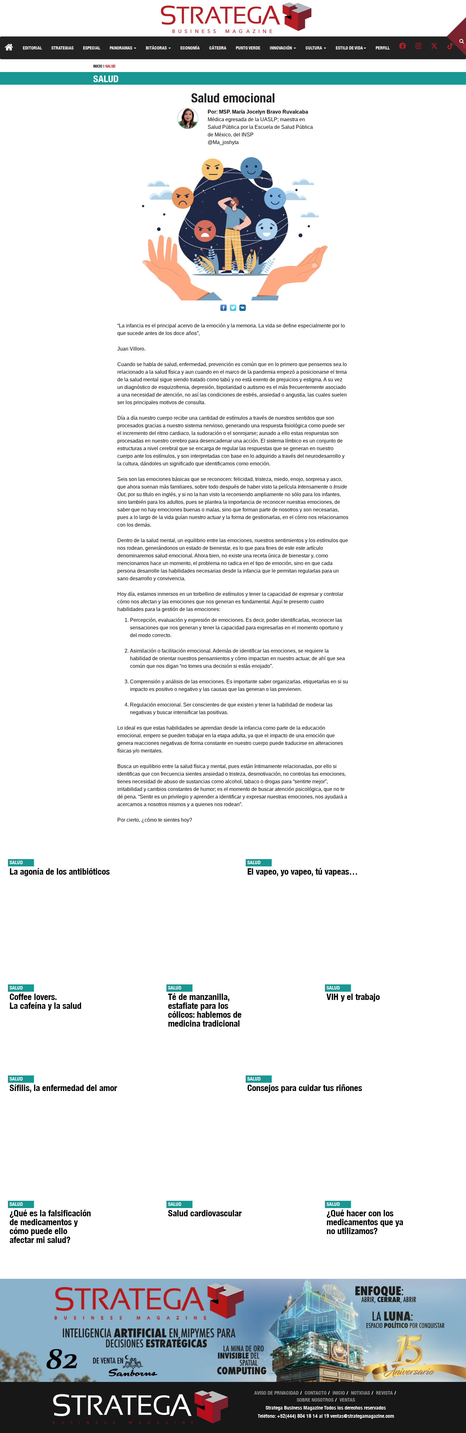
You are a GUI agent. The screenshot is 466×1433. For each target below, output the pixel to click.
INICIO (97, 66)
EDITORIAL (32, 47)
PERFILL (383, 47)
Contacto (316, 1393)
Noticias (360, 1393)
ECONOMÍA (190, 47)
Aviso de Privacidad (276, 1393)
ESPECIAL (91, 47)
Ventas (347, 1400)
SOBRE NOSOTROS (315, 1400)
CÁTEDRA (217, 47)
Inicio (339, 1393)
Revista (384, 1393)
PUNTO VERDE (248, 47)
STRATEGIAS (62, 47)
